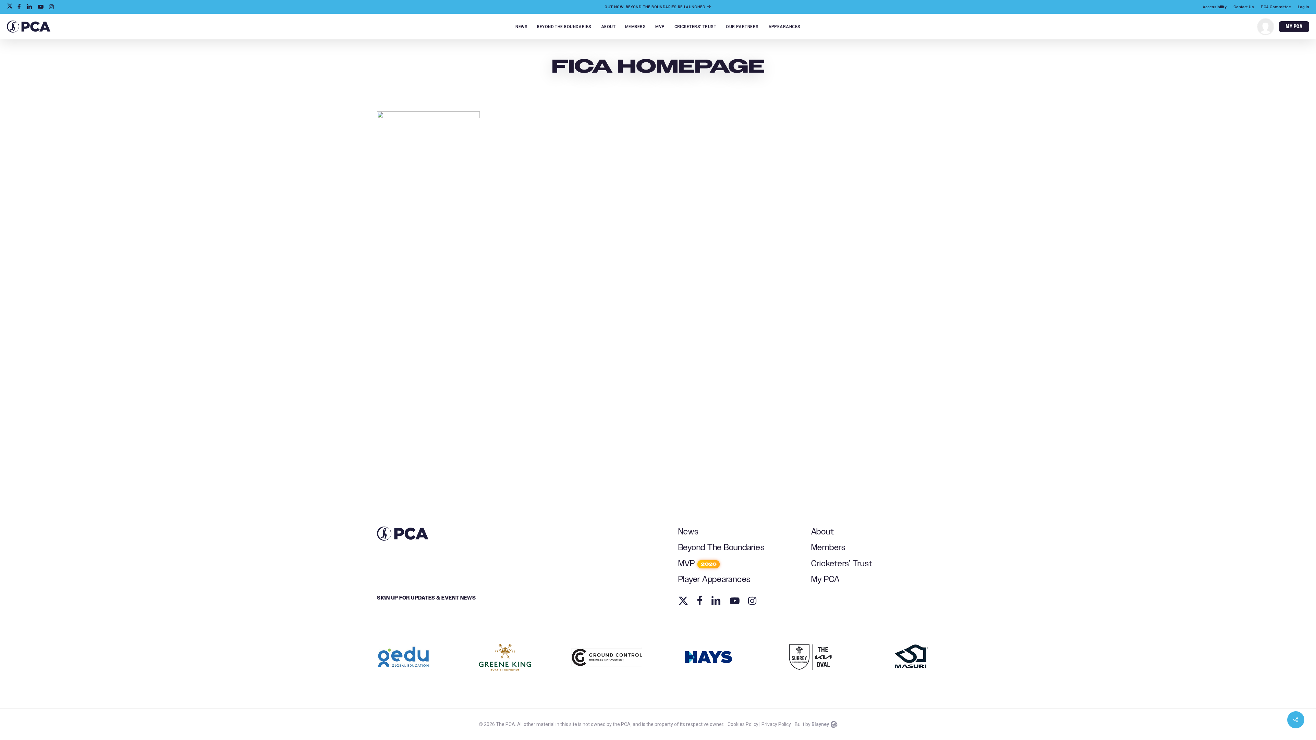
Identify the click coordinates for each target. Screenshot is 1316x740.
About (822, 532)
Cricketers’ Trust (842, 563)
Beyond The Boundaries (721, 547)
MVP (697, 563)
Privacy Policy (776, 724)
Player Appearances (714, 579)
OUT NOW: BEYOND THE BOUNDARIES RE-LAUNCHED (655, 6)
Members (828, 547)
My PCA (825, 579)
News (688, 532)
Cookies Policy (743, 724)
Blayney (820, 724)
